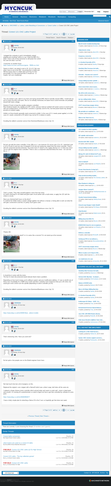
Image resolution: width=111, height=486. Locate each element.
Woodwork (51, 17)
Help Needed (82, 211)
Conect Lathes (52, 25)
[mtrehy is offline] (6, 47)
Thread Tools (50, 37)
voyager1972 (97, 156)
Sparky (95, 64)
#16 (73, 261)
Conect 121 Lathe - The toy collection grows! (18, 456)
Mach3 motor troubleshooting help (89, 44)
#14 (73, 178)
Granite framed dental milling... (88, 197)
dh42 (94, 171)
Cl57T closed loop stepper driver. (89, 105)
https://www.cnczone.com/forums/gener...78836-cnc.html (21, 65)
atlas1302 (96, 52)
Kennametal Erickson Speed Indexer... (90, 307)
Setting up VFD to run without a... (88, 239)
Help (98, 11)
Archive (102, 473)
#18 (73, 322)
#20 (73, 369)
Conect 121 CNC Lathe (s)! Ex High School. (27, 449)
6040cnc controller (84, 233)
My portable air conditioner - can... (89, 111)
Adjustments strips (84, 50)
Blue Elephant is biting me (86, 183)
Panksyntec (93, 340)
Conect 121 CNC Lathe (20, 463)
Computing (72, 17)
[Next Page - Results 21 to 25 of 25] (68, 34)
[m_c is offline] (6, 90)
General (15, 17)
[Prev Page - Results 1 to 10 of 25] (59, 34)
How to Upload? (83, 162)
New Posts (13, 21)
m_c (94, 185)
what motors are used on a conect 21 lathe (18, 443)
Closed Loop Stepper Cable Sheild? (89, 205)
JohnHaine (96, 76)
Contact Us (87, 473)
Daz (94, 131)
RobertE (92, 316)
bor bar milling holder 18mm (87, 99)
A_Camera (96, 89)
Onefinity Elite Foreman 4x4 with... (89, 68)
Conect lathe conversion (11, 436)
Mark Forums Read (22, 21)
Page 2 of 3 (48, 34)
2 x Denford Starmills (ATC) (87, 62)
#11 (73, 41)
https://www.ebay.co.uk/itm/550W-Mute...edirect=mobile (20, 313)
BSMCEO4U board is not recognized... (90, 225)
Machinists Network (99, 481)
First (56, 34)
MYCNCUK (95, 473)
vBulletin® (9, 480)
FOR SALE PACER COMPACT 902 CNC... (91, 320)
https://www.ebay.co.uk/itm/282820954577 (16, 397)
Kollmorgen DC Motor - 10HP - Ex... (89, 301)
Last (71, 34)
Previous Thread (34, 416)
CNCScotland (94, 279)
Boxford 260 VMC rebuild (86, 141)
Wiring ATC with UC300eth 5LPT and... (90, 154)
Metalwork (42, 17)
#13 (73, 130)
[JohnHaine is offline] (6, 305)
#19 (73, 346)
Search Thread (60, 37)
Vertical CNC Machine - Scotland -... (89, 277)
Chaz (91, 303)
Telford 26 (93, 334)
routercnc (96, 83)
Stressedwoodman (98, 241)
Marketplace (62, 17)
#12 (73, 84)
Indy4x (95, 119)
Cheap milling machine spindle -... (89, 80)
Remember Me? (89, 11)
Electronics (33, 17)
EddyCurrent (97, 213)
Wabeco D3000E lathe (85, 283)
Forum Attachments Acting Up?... (89, 169)
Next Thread (44, 416)
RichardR (95, 235)
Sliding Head (97, 199)
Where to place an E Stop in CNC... (89, 253)
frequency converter (85, 56)
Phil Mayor (96, 207)
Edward (92, 285)
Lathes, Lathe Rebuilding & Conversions (32, 25)
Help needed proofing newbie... (88, 175)
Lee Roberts (97, 164)
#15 (73, 217)
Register (106, 11)
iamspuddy (96, 261)
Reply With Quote (69, 80)
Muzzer (95, 107)
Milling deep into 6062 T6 (86, 219)
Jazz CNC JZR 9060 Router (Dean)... (90, 314)
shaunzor (95, 70)
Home (6, 17)
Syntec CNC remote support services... (91, 338)
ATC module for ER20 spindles (88, 129)
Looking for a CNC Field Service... (89, 331)
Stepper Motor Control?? (86, 189)
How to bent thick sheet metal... (88, 87)
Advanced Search (103, 21)
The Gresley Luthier (99, 177)
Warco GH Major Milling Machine (88, 289)
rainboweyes (94, 322)
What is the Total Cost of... (86, 117)
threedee (95, 46)
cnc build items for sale (86, 259)
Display (70, 37)
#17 (73, 298)
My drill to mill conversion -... (87, 93)
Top (107, 473)
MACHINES (13, 25)
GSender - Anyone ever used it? (88, 74)
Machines (24, 17)
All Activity (6, 21)
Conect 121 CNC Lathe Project (22, 32)
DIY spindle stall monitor (86, 135)
